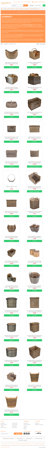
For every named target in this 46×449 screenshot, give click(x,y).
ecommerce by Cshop (42, 447)
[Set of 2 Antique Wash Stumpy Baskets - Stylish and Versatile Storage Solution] (11, 228)
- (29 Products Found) (10, 43)
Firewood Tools (14, 8)
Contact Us (38, 8)
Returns (25, 428)
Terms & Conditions (27, 424)
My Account (18, 1)
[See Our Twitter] (27, 434)
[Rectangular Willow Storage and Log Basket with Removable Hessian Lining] (34, 203)
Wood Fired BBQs (29, 8)
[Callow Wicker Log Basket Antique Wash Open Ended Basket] (34, 54)
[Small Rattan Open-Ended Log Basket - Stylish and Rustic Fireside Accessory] (11, 377)
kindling (30, 25)
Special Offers (14, 426)
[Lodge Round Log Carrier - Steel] (11, 178)
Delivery (35, 8)
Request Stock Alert (34, 166)
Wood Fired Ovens (24, 8)
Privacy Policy (26, 423)
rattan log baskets (19, 34)
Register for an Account (39, 424)
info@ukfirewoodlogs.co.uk (39, 2)
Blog (32, 8)
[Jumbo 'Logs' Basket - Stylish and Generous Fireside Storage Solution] (34, 104)
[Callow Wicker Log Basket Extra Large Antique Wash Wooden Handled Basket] (11, 79)
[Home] (6, 3)
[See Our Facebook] (25, 434)
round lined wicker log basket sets (27, 24)
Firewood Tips (14, 427)
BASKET (32, 5)
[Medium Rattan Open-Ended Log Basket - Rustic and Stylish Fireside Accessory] (34, 178)
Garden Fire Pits (19, 8)
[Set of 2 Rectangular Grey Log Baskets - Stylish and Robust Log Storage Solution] (34, 228)
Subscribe (18, 433)
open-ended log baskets (17, 30)
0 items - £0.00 (38, 5)
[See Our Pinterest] (29, 434)
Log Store (10, 8)
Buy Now (11, 67)
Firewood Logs (3, 8)
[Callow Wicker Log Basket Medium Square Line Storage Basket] (34, 79)
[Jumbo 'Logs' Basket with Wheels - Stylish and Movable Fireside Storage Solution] (11, 129)
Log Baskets (7, 8)
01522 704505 (27, 2)
